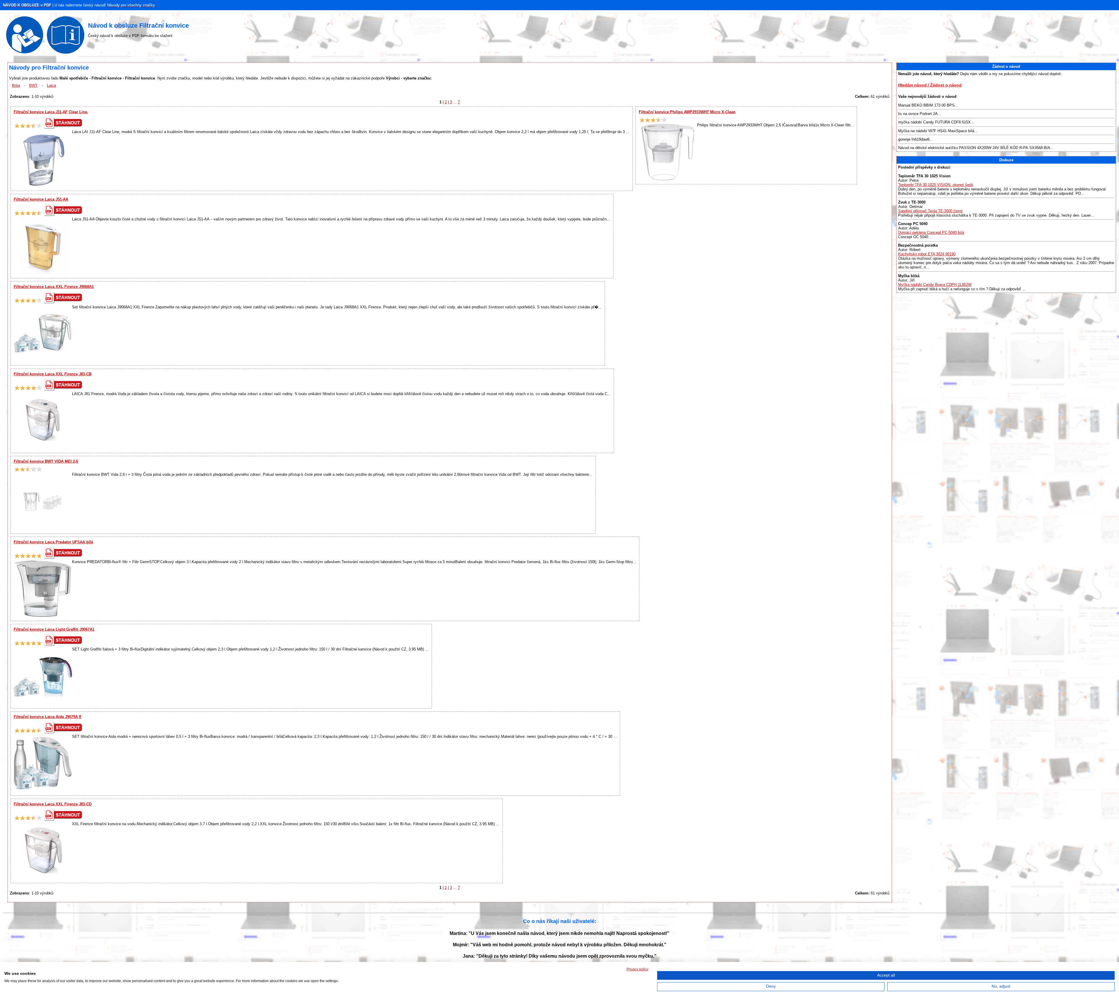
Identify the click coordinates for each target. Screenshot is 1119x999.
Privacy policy (637, 969)
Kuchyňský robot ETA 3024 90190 (927, 254)
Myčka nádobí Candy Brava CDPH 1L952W (935, 284)
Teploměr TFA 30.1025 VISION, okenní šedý (935, 185)
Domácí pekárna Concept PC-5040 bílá (931, 232)
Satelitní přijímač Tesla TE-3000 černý (930, 211)
